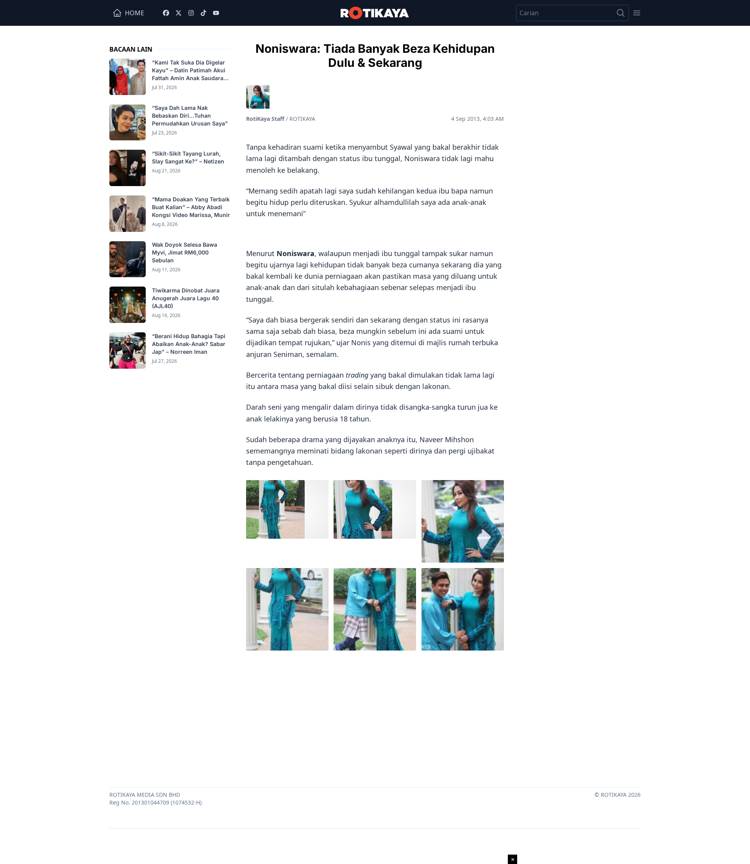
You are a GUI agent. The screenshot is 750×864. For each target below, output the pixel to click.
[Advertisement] (375, 717)
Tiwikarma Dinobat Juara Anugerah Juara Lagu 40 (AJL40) (186, 298)
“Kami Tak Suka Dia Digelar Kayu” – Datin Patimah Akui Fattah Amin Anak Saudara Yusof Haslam (188, 70)
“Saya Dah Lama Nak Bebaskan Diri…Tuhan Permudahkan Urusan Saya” (190, 116)
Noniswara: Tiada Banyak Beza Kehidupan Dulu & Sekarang (375, 55)
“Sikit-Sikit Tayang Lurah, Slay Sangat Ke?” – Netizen (189, 157)
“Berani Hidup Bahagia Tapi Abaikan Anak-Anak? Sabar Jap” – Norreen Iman (188, 344)
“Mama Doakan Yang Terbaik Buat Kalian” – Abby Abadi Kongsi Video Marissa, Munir (191, 207)
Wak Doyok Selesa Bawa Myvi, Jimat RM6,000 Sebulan (184, 253)
